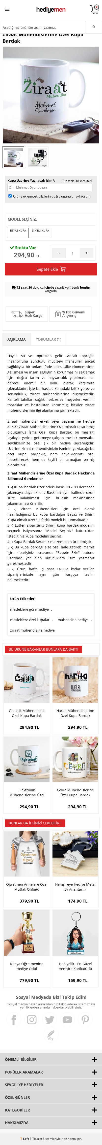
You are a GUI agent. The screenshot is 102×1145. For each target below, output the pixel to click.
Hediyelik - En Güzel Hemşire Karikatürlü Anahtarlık (75, 966)
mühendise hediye (73, 619)
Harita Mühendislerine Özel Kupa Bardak (75, 713)
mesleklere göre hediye (29, 609)
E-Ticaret (36, 1139)
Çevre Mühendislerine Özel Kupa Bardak (75, 792)
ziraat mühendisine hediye (32, 630)
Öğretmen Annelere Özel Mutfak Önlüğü (27, 887)
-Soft (25, 1139)
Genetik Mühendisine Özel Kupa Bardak (27, 713)
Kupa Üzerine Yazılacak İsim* (30, 180)
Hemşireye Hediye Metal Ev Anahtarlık (75, 887)
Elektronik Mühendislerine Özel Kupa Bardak (26, 793)
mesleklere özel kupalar (30, 619)
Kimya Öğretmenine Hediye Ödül (26, 966)
